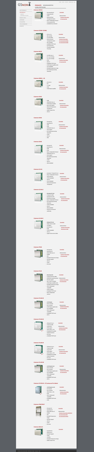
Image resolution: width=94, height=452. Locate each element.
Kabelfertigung (40, 7)
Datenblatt (62, 12)
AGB (39, 451)
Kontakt (33, 451)
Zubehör (22, 14)
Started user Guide (64, 229)
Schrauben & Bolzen (24, 15)
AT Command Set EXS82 (63, 42)
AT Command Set (63, 19)
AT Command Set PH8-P (63, 416)
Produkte (38, 5)
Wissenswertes (48, 5)
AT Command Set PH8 (63, 414)
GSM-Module (22, 12)
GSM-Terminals (23, 10)
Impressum (36, 451)
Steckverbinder (23, 24)
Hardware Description (64, 17)
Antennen (22, 19)
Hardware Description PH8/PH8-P (65, 413)
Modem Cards (23, 17)
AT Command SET (62, 88)
